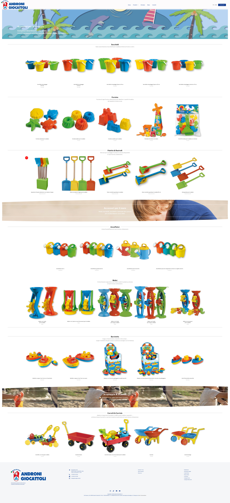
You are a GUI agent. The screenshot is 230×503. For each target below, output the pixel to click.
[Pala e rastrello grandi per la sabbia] (115, 173)
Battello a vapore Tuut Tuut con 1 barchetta (42, 378)
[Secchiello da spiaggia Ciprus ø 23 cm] (151, 65)
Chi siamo (143, 4)
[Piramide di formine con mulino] (151, 120)
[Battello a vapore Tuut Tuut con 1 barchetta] (42, 359)
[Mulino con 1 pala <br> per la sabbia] (42, 302)
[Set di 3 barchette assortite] (187, 359)
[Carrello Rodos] (78, 436)
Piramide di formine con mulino (151, 138)
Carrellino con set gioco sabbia (42, 454)
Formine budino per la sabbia (78, 138)
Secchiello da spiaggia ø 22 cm (79, 85)
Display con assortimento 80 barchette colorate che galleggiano (151, 378)
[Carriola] (151, 436)
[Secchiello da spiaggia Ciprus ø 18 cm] (115, 65)
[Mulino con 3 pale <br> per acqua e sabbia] (151, 302)
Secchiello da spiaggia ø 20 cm (42, 85)
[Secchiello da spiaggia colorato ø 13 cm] (187, 65)
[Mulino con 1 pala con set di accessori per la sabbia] (78, 302)
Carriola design (187, 454)
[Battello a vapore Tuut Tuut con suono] (78, 359)
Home (129, 4)
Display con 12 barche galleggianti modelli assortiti (115, 378)
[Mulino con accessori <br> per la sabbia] (187, 302)
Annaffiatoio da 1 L (60, 268)
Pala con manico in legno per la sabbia (78, 192)
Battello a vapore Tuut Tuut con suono (78, 378)
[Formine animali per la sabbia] (42, 120)
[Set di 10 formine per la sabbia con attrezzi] (187, 120)
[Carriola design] (187, 436)
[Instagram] (110, 491)
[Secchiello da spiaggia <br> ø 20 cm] (42, 65)
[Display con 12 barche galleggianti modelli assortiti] (115, 359)
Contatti (154, 4)
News (148, 4)
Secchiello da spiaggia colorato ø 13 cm (188, 84)
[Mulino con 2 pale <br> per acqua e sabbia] (115, 302)
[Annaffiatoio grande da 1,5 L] (96, 250)
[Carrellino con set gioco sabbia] (42, 436)
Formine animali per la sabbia (42, 138)
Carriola (151, 454)
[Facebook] (116, 491)
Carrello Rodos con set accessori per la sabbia (115, 454)
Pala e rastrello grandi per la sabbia (115, 192)
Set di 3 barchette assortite (188, 378)
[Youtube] (119, 491)
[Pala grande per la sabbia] (187, 173)
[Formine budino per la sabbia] (78, 120)
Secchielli (42, 87)
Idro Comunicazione (142, 495)
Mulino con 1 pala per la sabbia (42, 322)
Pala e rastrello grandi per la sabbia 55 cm (151, 192)
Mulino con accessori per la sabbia (187, 322)
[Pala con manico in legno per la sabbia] (78, 173)
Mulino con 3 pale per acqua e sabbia (151, 322)
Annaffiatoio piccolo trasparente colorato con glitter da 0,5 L (169, 268)
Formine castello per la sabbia (115, 138)
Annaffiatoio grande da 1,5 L (97, 268)
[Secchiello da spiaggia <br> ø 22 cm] (78, 65)
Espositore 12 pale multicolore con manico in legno (42, 192)
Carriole (42, 456)
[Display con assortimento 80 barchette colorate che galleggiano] (151, 359)
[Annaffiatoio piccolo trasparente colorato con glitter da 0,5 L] (169, 250)
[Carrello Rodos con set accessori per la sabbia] (115, 436)
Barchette (42, 379)
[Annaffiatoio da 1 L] (60, 250)
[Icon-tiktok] (113, 491)
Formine (42, 140)
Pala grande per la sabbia (187, 192)
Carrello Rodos (78, 454)
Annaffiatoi (60, 270)
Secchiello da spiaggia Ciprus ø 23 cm (151, 84)
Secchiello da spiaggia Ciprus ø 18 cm (115, 84)
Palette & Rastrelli (42, 193)
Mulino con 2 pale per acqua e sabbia (115, 322)
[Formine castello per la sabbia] (115, 120)
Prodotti (135, 4)
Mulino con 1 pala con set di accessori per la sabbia (78, 321)
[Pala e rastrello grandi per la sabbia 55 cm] (151, 173)
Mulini (42, 324)
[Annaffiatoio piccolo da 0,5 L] (133, 250)
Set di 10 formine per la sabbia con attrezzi (187, 138)
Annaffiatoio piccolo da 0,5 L (133, 268)
